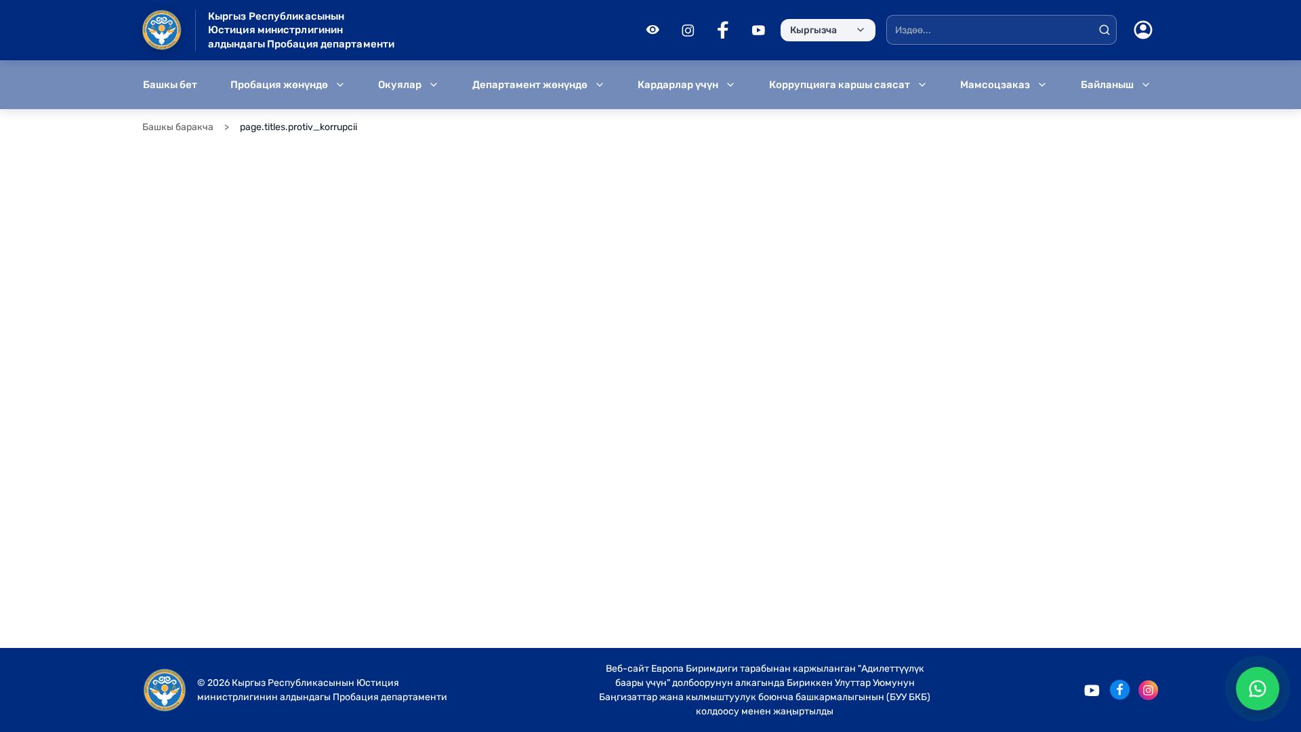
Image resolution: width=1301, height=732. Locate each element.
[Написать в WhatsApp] (1257, 688)
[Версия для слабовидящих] (652, 29)
